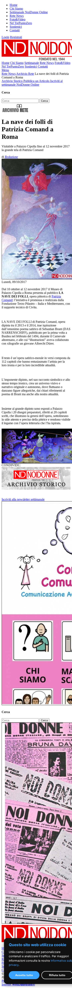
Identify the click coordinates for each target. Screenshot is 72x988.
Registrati (16, 37)
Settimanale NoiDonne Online (29, 12)
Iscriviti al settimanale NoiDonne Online (32, 82)
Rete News (17, 15)
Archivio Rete (25, 73)
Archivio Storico (12, 81)
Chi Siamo (16, 8)
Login (5, 37)
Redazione (11, 156)
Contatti (15, 30)
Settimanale (31, 63)
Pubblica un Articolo (36, 81)
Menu (5, 70)
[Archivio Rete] (15, 112)
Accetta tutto (24, 975)
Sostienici (16, 26)
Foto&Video (17, 19)
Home (13, 5)
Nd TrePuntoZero (21, 23)
